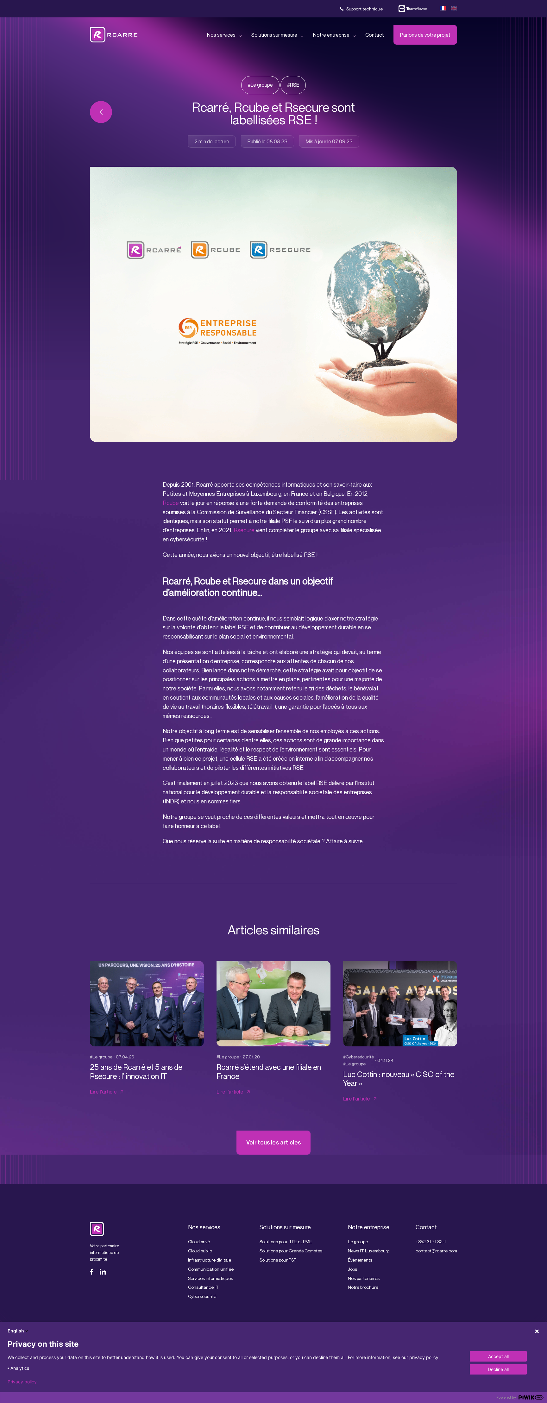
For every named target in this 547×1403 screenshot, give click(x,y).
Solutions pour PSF (278, 1260)
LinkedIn (103, 1272)
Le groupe (358, 1241)
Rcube (171, 502)
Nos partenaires (364, 1278)
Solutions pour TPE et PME (286, 1241)
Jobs (352, 1268)
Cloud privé (199, 1241)
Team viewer (412, 9)
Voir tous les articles (273, 1142)
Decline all (498, 1369)
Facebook (93, 1272)
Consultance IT (203, 1287)
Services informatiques (210, 1278)
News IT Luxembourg (369, 1250)
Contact (374, 35)
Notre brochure (363, 1287)
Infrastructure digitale (209, 1260)
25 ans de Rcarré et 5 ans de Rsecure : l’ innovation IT (136, 1072)
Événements (360, 1260)
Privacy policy (22, 1381)
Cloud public (200, 1250)
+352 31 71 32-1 (431, 1241)
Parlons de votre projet (425, 35)
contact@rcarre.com (436, 1250)
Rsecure (244, 530)
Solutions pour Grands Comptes (291, 1250)
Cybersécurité (202, 1296)
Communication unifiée (211, 1268)
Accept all (498, 1356)
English (16, 1330)
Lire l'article (103, 1091)
